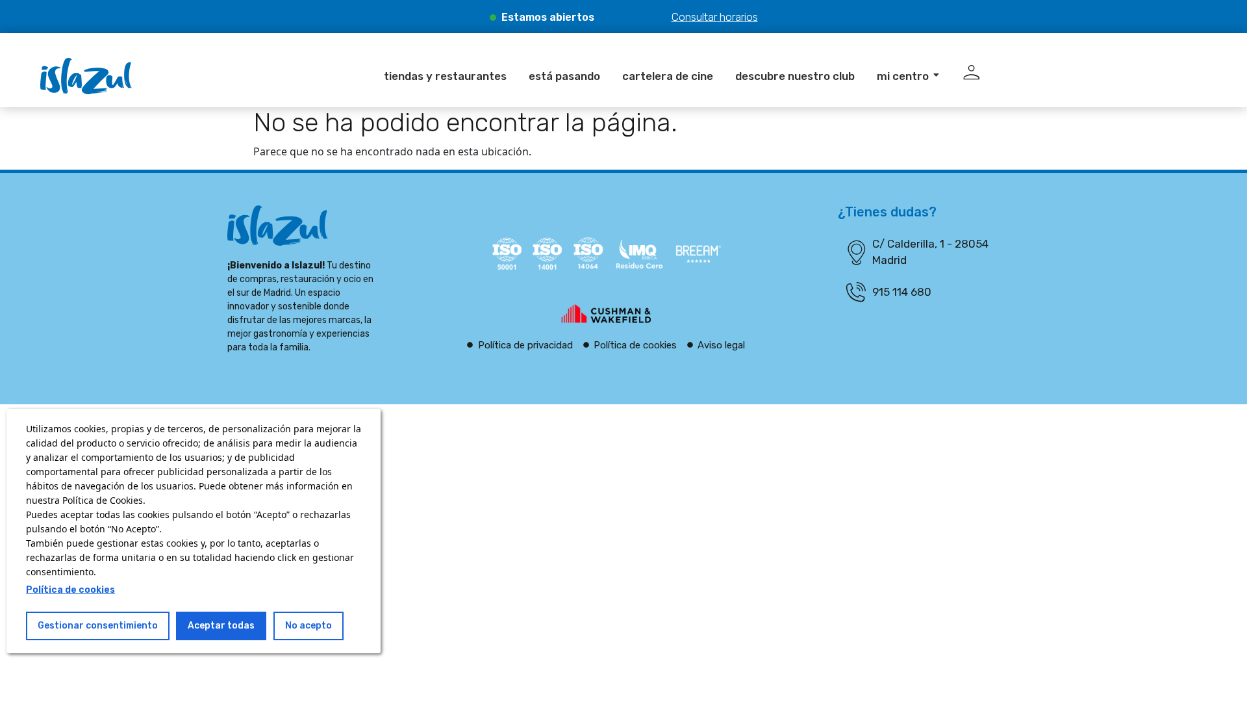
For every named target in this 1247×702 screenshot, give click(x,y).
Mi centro (903, 76)
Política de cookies (70, 589)
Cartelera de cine (667, 76)
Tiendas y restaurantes (445, 76)
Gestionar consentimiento (98, 625)
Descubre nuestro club (795, 76)
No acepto (308, 625)
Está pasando (564, 76)
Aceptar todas (221, 625)
